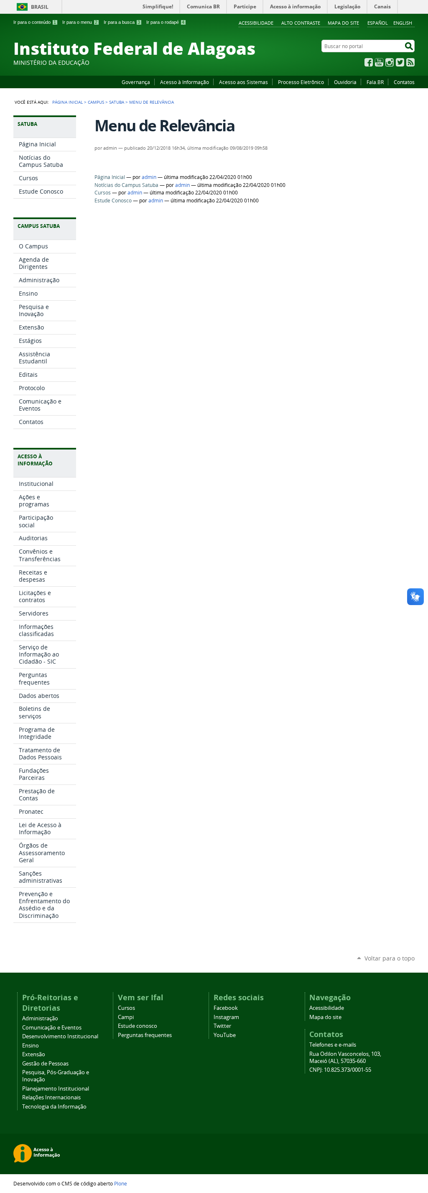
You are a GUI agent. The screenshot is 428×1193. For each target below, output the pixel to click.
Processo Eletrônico (301, 82)
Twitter (400, 62)
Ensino (30, 1045)
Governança (136, 82)
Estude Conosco (113, 200)
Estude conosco (137, 1026)
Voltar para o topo (389, 958)
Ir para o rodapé (165, 22)
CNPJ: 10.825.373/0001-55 (340, 1069)
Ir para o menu (79, 22)
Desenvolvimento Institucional (60, 1036)
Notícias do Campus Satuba (126, 185)
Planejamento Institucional (55, 1088)
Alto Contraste (300, 23)
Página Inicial (67, 102)
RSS (410, 62)
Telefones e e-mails (332, 1044)
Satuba (116, 102)
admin (149, 177)
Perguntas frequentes (145, 1035)
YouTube (379, 62)
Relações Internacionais (51, 1097)
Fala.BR (375, 82)
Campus (96, 102)
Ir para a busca (122, 22)
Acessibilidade (256, 23)
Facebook (368, 62)
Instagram (389, 62)
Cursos (102, 192)
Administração (40, 1018)
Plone (120, 1183)
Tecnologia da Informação (54, 1106)
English (402, 23)
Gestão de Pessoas (45, 1063)
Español (377, 23)
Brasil (39, 6)
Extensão (33, 1054)
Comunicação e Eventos (52, 1027)
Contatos (404, 82)
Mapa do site (343, 23)
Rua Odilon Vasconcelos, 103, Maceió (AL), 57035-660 (345, 1057)
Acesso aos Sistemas (243, 82)
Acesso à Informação (184, 82)
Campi (126, 1017)
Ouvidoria (345, 82)
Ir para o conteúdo (34, 22)
